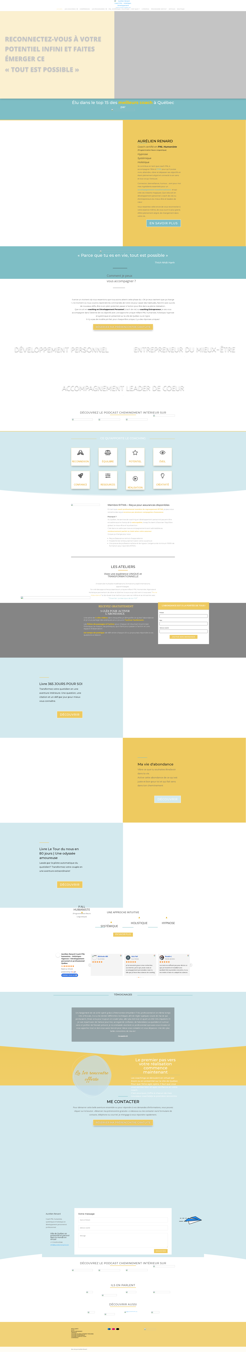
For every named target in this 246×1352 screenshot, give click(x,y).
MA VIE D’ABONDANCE (76, 1331)
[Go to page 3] (138, 977)
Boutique (180, 9)
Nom (161, 620)
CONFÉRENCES (85, 9)
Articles (172, 9)
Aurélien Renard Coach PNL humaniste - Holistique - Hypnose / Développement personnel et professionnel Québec (73, 958)
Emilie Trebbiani (171, 956)
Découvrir (70, 714)
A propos (145, 9)
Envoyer (161, 1251)
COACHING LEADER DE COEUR (78, 1336)
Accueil (60, 9)
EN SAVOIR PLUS (164, 223)
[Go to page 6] (143, 977)
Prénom (162, 612)
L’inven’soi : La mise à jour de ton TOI (123, 598)
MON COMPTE (74, 1329)
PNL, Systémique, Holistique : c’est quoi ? (124, 9)
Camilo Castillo (104, 956)
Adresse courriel (164, 628)
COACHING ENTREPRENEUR (78, 1335)
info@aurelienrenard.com (59, 1245)
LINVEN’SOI (74, 1332)
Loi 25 (72, 1330)
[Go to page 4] (140, 977)
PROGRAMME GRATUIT (159, 9)
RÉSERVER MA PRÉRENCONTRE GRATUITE (123, 326)
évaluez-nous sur (68, 975)
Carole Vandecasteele (139, 956)
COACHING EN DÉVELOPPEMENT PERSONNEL (82, 1334)
